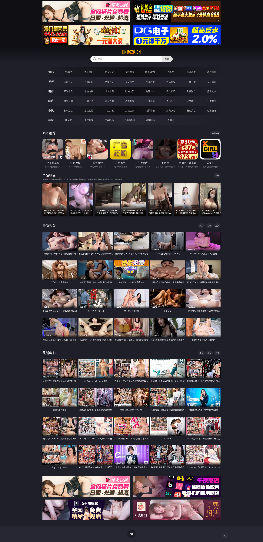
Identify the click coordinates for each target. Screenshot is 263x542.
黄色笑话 (191, 110)
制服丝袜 (150, 91)
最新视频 (49, 225)
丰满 (201, 353)
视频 (51, 82)
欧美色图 (109, 100)
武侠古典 (129, 110)
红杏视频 (150, 120)
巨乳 (209, 225)
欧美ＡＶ (109, 81)
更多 (217, 225)
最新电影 (49, 353)
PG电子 (68, 72)
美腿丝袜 (150, 100)
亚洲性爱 (68, 91)
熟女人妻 (150, 81)
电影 (51, 91)
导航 (51, 120)
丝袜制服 (170, 81)
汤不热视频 (129, 120)
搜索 (167, 59)
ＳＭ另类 (211, 81)
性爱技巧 (211, 110)
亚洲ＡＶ (68, 81)
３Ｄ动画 (129, 81)
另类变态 (211, 91)
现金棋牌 (191, 72)
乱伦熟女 (191, 91)
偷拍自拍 (88, 91)
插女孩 (68, 120)
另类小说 (170, 110)
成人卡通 (109, 91)
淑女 (209, 353)
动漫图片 (129, 100)
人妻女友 (109, 110)
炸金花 (170, 72)
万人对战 (109, 72)
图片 (51, 101)
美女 (201, 225)
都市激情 (68, 110)
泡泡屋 (170, 120)
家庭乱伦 (88, 110)
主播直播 (191, 81)
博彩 (51, 72)
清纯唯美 (170, 100)
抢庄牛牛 (211, 72)
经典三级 (170, 91)
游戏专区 (129, 72)
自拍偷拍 (88, 81)
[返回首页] (225, 536)
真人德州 (88, 72)
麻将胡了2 (150, 72)
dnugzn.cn (131, 52)
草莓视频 (109, 120)
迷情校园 (150, 110)
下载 (217, 175)
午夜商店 (88, 120)
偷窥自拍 (68, 100)
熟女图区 (191, 100)
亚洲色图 (88, 100)
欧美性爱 (129, 91)
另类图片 (211, 100)
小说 (51, 110)
